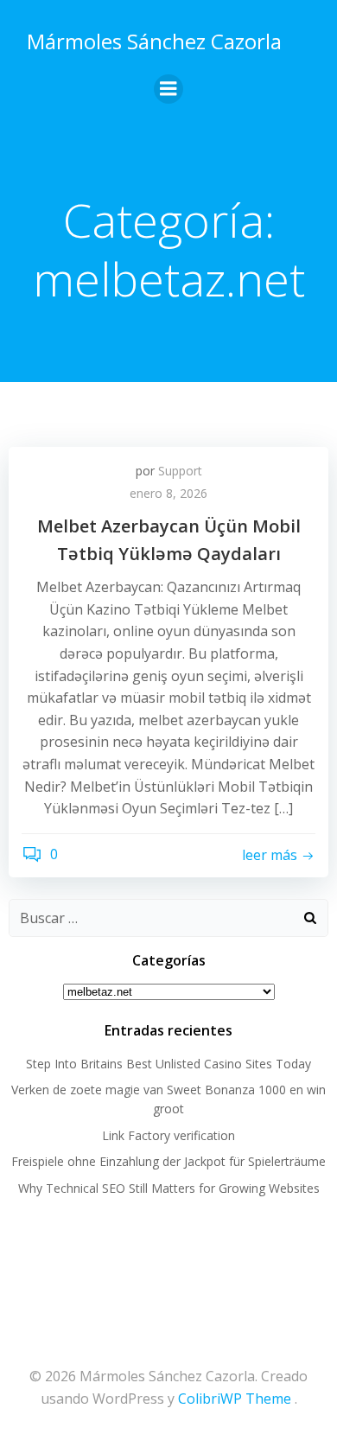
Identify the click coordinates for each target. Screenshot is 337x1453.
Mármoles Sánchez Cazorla (154, 41)
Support (180, 470)
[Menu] (168, 89)
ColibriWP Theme (234, 1398)
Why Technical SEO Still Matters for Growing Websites (169, 1188)
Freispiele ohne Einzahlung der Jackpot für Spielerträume (168, 1161)
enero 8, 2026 (168, 493)
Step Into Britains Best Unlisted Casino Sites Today (168, 1063)
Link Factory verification (168, 1135)
